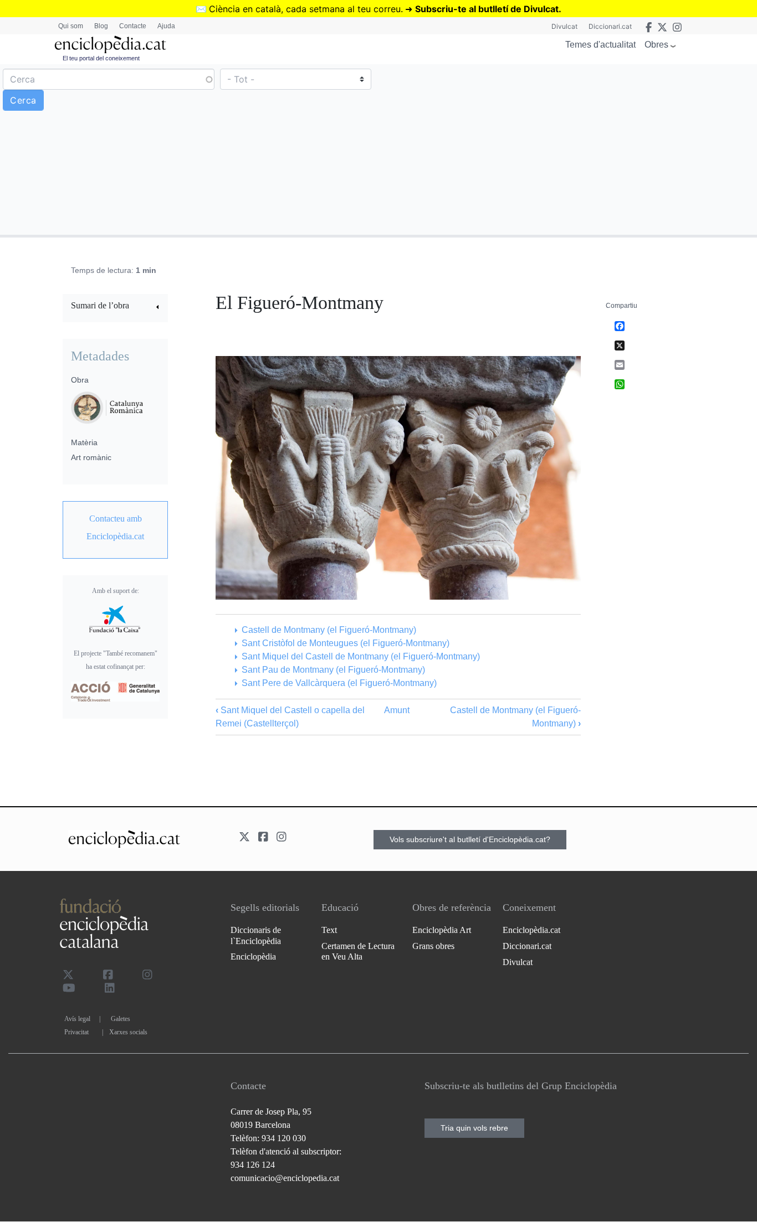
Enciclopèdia (253, 956)
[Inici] (110, 44)
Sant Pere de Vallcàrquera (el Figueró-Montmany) (339, 683)
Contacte (132, 26)
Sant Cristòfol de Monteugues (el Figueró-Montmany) (345, 643)
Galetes (120, 1019)
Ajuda (166, 26)
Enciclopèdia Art (441, 930)
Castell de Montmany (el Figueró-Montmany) (329, 630)
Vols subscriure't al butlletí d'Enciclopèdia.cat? (470, 839)
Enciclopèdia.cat (531, 930)
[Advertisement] (566, 148)
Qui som (70, 26)
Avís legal (77, 1019)
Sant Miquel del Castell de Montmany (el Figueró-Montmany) (360, 656)
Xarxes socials (128, 1032)
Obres (656, 44)
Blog (101, 26)
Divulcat (564, 26)
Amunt (397, 710)
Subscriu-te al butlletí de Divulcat (487, 8)
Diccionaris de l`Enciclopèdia (256, 935)
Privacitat (76, 1032)
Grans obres (433, 946)
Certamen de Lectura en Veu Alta (358, 951)
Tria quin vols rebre (474, 1127)
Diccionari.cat (610, 26)
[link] (115, 307)
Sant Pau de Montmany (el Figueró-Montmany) (333, 669)
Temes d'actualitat (600, 44)
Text (329, 930)
